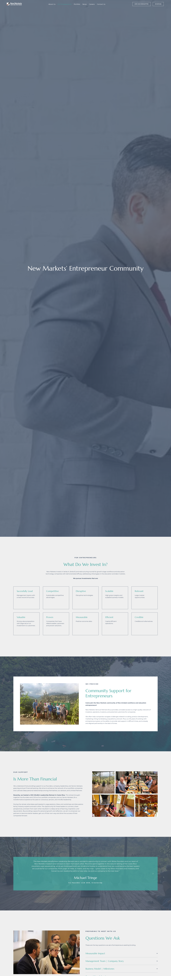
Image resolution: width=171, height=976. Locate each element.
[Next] (153, 873)
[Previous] (17, 873)
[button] (141, 4)
